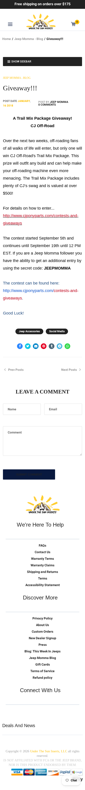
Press (43, 644)
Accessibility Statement (42, 585)
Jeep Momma (59, 102)
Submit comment (29, 474)
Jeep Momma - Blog (28, 39)
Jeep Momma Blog (42, 658)
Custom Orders (42, 631)
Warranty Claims (42, 565)
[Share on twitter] (28, 346)
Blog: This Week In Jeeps (42, 651)
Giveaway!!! (20, 88)
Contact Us (42, 552)
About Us (42, 625)
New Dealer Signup (42, 638)
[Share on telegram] (59, 346)
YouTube (28, 712)
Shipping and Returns (42, 572)
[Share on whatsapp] (67, 346)
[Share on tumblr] (51, 346)
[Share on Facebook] (20, 346)
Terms (42, 578)
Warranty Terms (42, 558)
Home (6, 39)
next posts (69, 369)
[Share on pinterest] (43, 346)
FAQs (42, 545)
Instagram (37, 712)
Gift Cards (42, 664)
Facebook (18, 712)
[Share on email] (36, 346)
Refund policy (42, 677)
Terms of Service (42, 671)
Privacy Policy (42, 618)
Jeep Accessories (29, 331)
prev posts (16, 369)
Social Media (57, 331)
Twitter (9, 712)
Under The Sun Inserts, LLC (48, 751)
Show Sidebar (21, 61)
